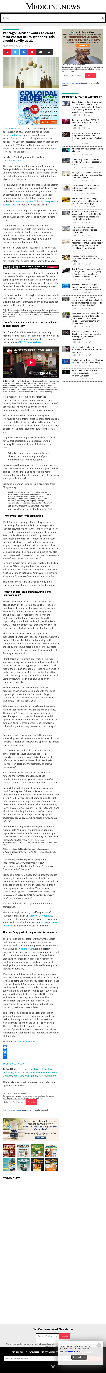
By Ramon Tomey (87, 154)
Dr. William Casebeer (30, 342)
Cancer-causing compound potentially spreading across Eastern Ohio (84, 229)
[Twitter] (31, 1052)
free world (24, 1069)
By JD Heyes (86, 115)
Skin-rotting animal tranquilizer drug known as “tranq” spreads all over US (86, 162)
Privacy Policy (75, 1351)
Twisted (42, 1075)
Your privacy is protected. (12, 1110)
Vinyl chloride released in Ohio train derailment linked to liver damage (87, 361)
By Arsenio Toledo (88, 167)
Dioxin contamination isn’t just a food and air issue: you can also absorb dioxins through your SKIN (86, 287)
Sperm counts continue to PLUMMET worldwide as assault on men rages (86, 349)
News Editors (24, 46)
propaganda (30, 1075)
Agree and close (79, 1357)
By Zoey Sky (86, 235)
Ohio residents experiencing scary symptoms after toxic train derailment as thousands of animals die (87, 137)
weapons (51, 1075)
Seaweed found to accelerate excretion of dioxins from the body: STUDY (86, 258)
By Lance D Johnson (88, 193)
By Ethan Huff (86, 222)
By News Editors (87, 180)
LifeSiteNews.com (12, 160)
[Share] (31, 1056)
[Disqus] (31, 1216)
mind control (21, 1072)
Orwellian (7, 1075)
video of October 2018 (41, 915)
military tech (37, 1069)
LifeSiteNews (10, 128)
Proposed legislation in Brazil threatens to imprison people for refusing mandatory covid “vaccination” (86, 335)
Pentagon (18, 1075)
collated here (27, 949)
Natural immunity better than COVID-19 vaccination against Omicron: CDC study (84, 373)
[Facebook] (31, 1047)
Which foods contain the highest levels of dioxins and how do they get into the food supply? (86, 201)
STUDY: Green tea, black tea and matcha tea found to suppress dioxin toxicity (85, 188)
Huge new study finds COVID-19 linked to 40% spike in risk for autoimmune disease (85, 122)
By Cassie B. (86, 144)
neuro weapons (37, 1072)
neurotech (51, 1072)
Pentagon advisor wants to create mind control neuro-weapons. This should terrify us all (86, 175)
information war (14, 135)
